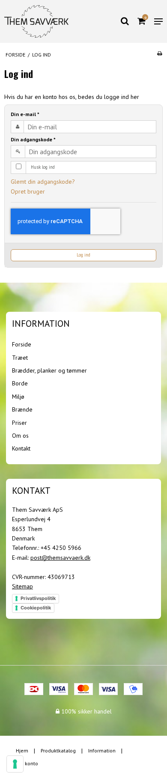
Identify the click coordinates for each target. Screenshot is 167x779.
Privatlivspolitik (38, 598)
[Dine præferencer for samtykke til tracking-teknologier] (15, 764)
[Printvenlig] (159, 53)
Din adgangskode (33, 139)
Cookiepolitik (36, 608)
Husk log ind (43, 167)
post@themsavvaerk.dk (60, 557)
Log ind (83, 255)
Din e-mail (25, 114)
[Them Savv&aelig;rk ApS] (36, 21)
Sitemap (22, 586)
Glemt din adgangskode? (43, 181)
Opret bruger (28, 191)
